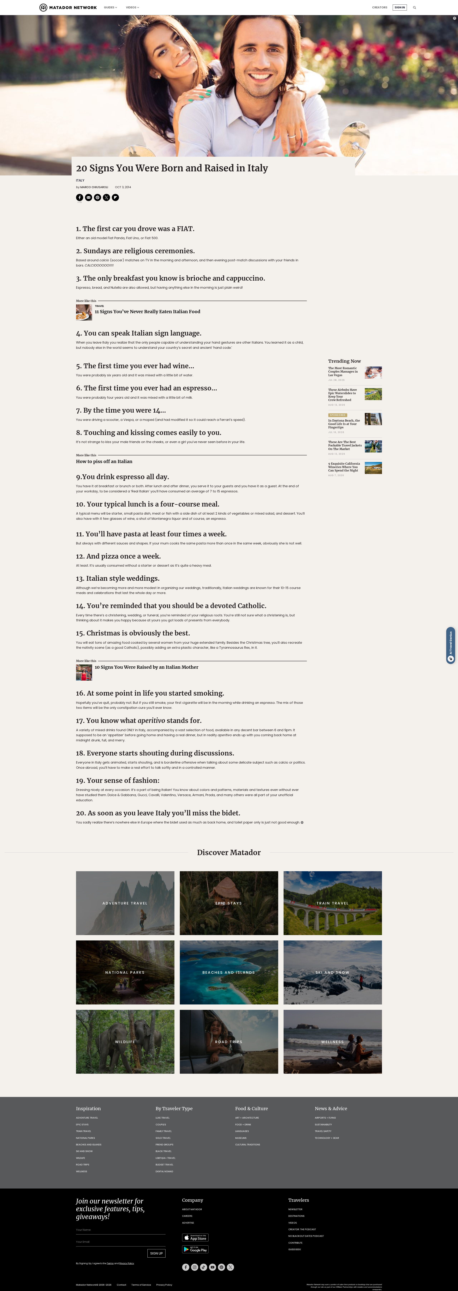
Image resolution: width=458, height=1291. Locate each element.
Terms (234, 669)
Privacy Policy (250, 669)
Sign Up (264, 661)
